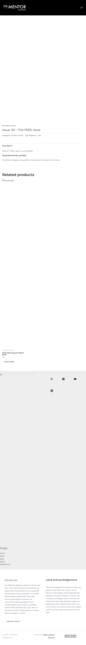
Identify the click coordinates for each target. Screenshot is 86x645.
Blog (2, 559)
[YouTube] (75, 379)
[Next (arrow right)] (82, 322)
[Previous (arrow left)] (4, 322)
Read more (9, 362)
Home (2, 553)
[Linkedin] (52, 391)
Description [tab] (7, 146)
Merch (2, 556)
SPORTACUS (5, 564)
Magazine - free (35, 135)
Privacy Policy (13, 621)
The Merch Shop (9, 126)
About (2, 562)
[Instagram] (63, 379)
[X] (51, 379)
